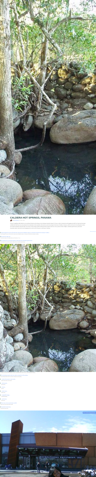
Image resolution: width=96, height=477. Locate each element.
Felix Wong (16, 220)
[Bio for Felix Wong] (11, 221)
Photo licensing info (93, 231)
